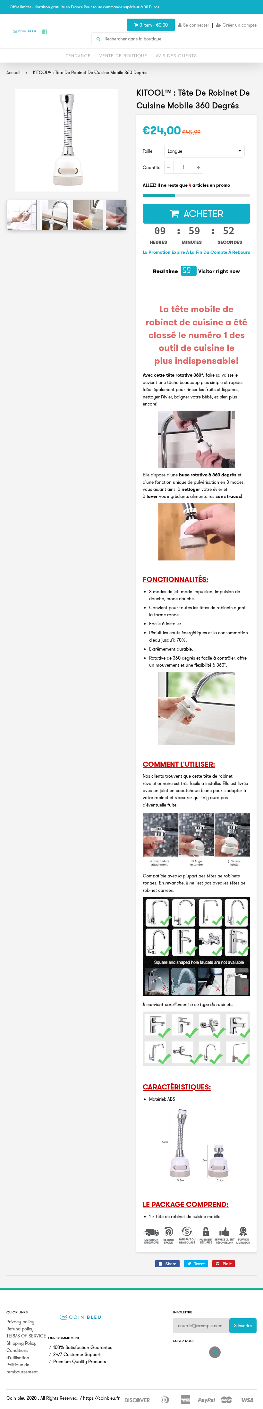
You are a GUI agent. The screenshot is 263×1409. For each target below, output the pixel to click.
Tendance (78, 55)
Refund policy (20, 1329)
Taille (147, 151)
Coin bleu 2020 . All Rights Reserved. (42, 1398)
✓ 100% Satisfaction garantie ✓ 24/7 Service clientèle (167, 16)
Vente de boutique (123, 55)
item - (154, 25)
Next (121, 215)
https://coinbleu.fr (101, 1398)
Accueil (13, 72)
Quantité (151, 167)
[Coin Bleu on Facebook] (215, 1352)
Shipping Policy (21, 1343)
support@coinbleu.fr (236, 16)
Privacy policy (20, 1322)
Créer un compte (240, 25)
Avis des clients (176, 55)
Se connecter (196, 25)
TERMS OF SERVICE (26, 1336)
